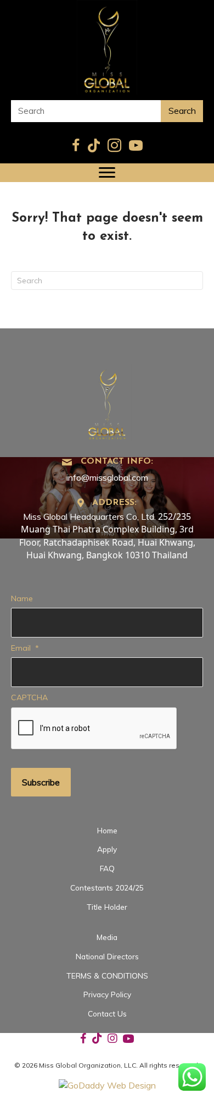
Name (22, 598)
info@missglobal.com (107, 477)
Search (182, 110)
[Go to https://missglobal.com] (107, 401)
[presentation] (94, 728)
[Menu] (107, 172)
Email (25, 648)
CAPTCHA (29, 697)
